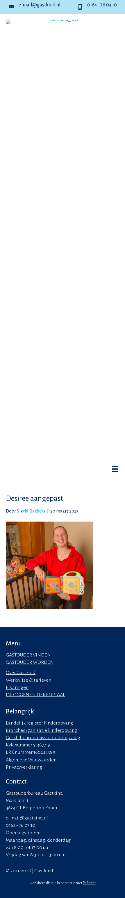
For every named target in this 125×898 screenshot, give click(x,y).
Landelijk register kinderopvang (39, 723)
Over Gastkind (20, 672)
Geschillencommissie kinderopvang (43, 737)
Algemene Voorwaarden (31, 759)
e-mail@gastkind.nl (39, 5)
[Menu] (112, 470)
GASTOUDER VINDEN (28, 655)
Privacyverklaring (24, 767)
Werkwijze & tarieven (28, 680)
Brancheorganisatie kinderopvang (41, 730)
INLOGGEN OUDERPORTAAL (35, 694)
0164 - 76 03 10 (102, 5)
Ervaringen (17, 687)
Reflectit (89, 883)
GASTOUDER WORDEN (30, 662)
